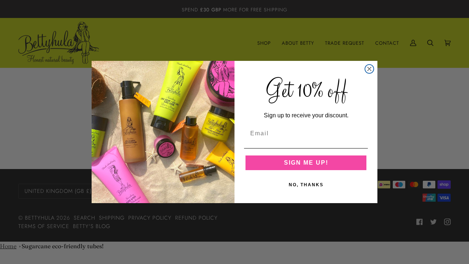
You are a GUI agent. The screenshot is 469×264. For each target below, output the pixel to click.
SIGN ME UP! (306, 163)
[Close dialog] (369, 69)
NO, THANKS (306, 184)
